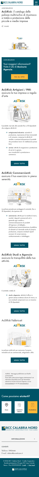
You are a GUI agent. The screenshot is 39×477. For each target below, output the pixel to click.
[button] (36, 2)
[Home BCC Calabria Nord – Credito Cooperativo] (12, 2)
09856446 (12, 450)
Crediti (24, 465)
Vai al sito (21, 77)
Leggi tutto (19, 163)
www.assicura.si (24, 383)
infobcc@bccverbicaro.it (15, 453)
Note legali (31, 465)
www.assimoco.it (9, 383)
